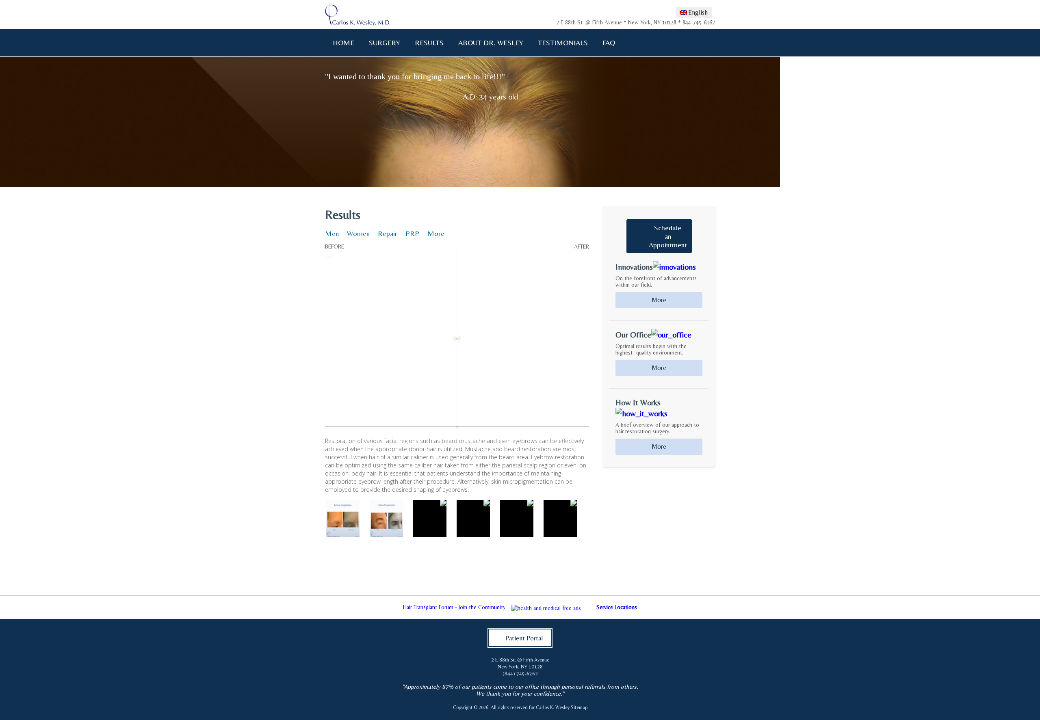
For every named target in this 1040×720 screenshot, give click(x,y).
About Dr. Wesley (487, 42)
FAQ (605, 42)
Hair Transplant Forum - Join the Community (454, 607)
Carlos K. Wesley (553, 707)
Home (343, 42)
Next (732, 585)
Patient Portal (524, 638)
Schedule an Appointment (668, 236)
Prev (307, 585)
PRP (412, 233)
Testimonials (563, 42)
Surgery (381, 42)
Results (429, 42)
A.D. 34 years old (490, 96)
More (435, 233)
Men (332, 233)
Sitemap (579, 707)
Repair (387, 233)
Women (358, 233)
